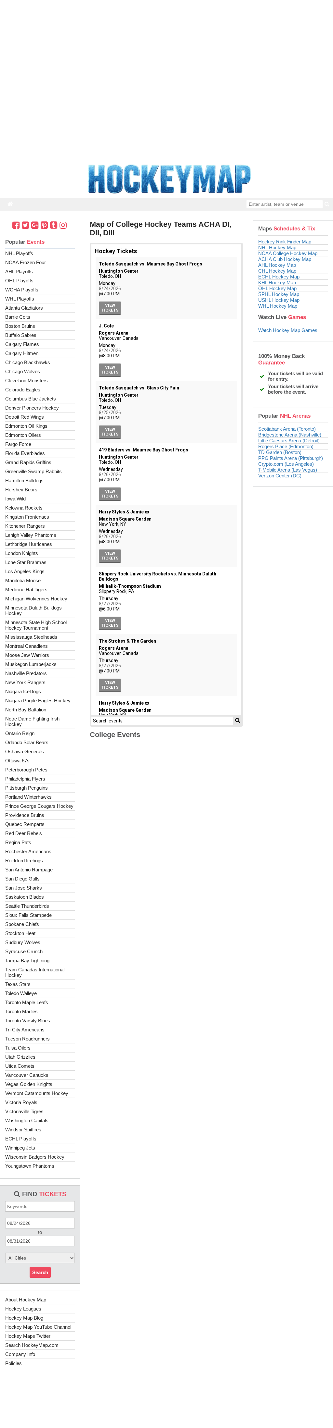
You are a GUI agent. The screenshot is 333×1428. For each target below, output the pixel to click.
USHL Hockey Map (279, 300)
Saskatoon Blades (24, 897)
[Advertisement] (166, 1407)
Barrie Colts (17, 317)
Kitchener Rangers (25, 526)
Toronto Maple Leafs (26, 1002)
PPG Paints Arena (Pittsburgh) (290, 458)
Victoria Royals (21, 1102)
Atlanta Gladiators (24, 308)
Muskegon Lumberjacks (31, 664)
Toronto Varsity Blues (27, 1020)
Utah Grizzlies (20, 1057)
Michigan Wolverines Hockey (36, 598)
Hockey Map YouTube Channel (38, 1327)
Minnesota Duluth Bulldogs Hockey (33, 610)
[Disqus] (166, 832)
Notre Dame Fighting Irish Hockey (32, 721)
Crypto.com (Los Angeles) (286, 464)
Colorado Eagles (22, 389)
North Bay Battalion (25, 709)
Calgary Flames (22, 344)
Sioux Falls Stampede (28, 915)
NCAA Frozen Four (25, 262)
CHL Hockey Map (277, 271)
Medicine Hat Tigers (26, 589)
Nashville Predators (26, 673)
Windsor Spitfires (23, 1129)
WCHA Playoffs (21, 289)
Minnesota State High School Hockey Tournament (36, 625)
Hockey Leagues (23, 1308)
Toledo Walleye (21, 993)
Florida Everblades (25, 453)
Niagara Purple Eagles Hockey (38, 700)
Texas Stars (18, 984)
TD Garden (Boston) (279, 452)
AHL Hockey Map (277, 265)
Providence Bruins (24, 815)
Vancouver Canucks (26, 1075)
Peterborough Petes (26, 769)
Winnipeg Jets (20, 1148)
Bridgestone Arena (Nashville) (289, 434)
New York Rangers (25, 682)
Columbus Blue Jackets (30, 398)
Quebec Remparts (25, 824)
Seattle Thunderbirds (27, 906)
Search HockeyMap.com (32, 1345)
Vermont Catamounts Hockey (36, 1093)
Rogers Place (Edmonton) (285, 446)
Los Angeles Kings (25, 571)
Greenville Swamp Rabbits (33, 471)
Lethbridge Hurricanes (28, 544)
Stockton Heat (20, 933)
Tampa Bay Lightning (27, 960)
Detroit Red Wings (24, 417)
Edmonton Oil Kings (26, 426)
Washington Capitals (26, 1120)
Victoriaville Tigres (24, 1111)
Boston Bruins (20, 326)
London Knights (21, 553)
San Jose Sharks (23, 888)
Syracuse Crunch (24, 951)
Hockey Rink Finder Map (284, 241)
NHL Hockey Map (277, 247)
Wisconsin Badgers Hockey (34, 1157)
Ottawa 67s (17, 760)
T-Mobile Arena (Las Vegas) (287, 470)
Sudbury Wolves (22, 942)
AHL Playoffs (19, 271)
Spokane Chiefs (22, 924)
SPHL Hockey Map (278, 294)
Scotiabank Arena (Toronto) (287, 429)
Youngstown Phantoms (29, 1166)
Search (40, 1272)
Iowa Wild (15, 498)
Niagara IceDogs (23, 691)
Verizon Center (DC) (279, 475)
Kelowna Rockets (24, 508)
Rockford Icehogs (24, 860)
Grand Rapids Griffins (28, 462)
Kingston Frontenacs (27, 517)
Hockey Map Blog (24, 1318)
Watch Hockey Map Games (287, 330)
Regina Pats (18, 842)
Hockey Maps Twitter (27, 1336)
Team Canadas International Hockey (34, 972)
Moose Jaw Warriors (27, 655)
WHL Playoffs (19, 299)
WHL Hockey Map (277, 306)
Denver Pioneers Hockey (32, 408)
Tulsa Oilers (18, 1048)
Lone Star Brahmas (26, 562)
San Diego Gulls (22, 878)
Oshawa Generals (24, 751)
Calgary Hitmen (21, 353)
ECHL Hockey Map (279, 276)
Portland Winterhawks (28, 797)
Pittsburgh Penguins (26, 788)
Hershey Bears (21, 489)
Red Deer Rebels (23, 833)
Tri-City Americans (25, 1029)
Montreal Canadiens (26, 646)
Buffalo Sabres (20, 335)
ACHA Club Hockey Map (284, 259)
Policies (13, 1363)
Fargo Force (18, 444)
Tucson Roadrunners (27, 1038)
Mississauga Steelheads (31, 637)
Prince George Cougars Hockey (39, 806)
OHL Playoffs (19, 280)
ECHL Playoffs (20, 1138)
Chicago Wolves (22, 371)
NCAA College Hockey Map (287, 253)
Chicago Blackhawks (27, 362)
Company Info (20, 1354)
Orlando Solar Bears (26, 742)
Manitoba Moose (23, 580)
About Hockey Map (25, 1299)
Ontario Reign (19, 733)
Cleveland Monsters (26, 380)
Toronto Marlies (21, 1011)
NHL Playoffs (19, 253)
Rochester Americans (28, 851)
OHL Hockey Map (277, 288)
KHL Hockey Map (277, 282)
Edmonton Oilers (23, 435)
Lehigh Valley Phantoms (30, 535)
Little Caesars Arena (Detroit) (289, 440)
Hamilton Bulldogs (24, 480)
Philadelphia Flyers (25, 779)
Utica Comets (19, 1066)
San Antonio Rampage (29, 869)
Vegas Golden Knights (28, 1084)
